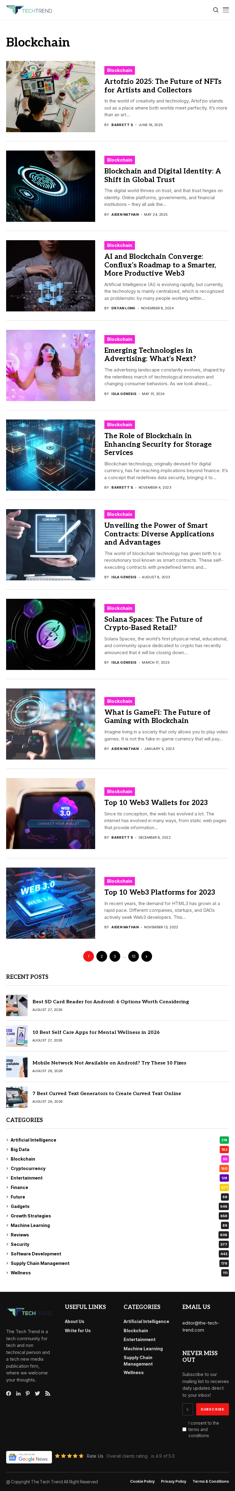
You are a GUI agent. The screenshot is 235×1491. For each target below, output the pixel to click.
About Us (74, 1321)
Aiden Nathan (125, 215)
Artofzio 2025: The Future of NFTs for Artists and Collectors (163, 86)
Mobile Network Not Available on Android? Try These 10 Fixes (109, 1063)
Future (119, 1196)
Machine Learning (119, 1225)
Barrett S (122, 125)
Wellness (119, 1272)
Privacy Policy (173, 1481)
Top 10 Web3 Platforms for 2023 (159, 892)
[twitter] (37, 1394)
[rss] (47, 1393)
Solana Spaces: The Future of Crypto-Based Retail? (153, 623)
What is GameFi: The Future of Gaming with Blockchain (157, 716)
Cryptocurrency (119, 1168)
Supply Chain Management (119, 1263)
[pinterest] (28, 1393)
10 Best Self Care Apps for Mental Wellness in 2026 (96, 1032)
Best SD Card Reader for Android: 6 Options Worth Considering (110, 1002)
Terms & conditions (210, 1481)
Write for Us (78, 1330)
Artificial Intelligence (119, 1139)
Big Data (119, 1149)
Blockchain (119, 70)
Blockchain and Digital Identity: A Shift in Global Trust (162, 175)
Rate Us (95, 1456)
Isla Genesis (123, 394)
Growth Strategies (119, 1215)
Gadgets (119, 1206)
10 (133, 956)
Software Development (119, 1253)
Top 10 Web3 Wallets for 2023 (156, 803)
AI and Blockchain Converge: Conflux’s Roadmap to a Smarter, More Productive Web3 (160, 265)
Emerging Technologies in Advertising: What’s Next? (150, 354)
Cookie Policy (142, 1481)
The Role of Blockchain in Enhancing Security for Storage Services (158, 444)
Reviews (119, 1234)
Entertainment (119, 1177)
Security (119, 1244)
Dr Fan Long (123, 308)
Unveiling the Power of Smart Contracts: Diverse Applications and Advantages (159, 534)
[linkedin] (18, 1394)
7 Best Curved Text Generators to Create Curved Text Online (106, 1094)
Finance (119, 1187)
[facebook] (8, 1393)
